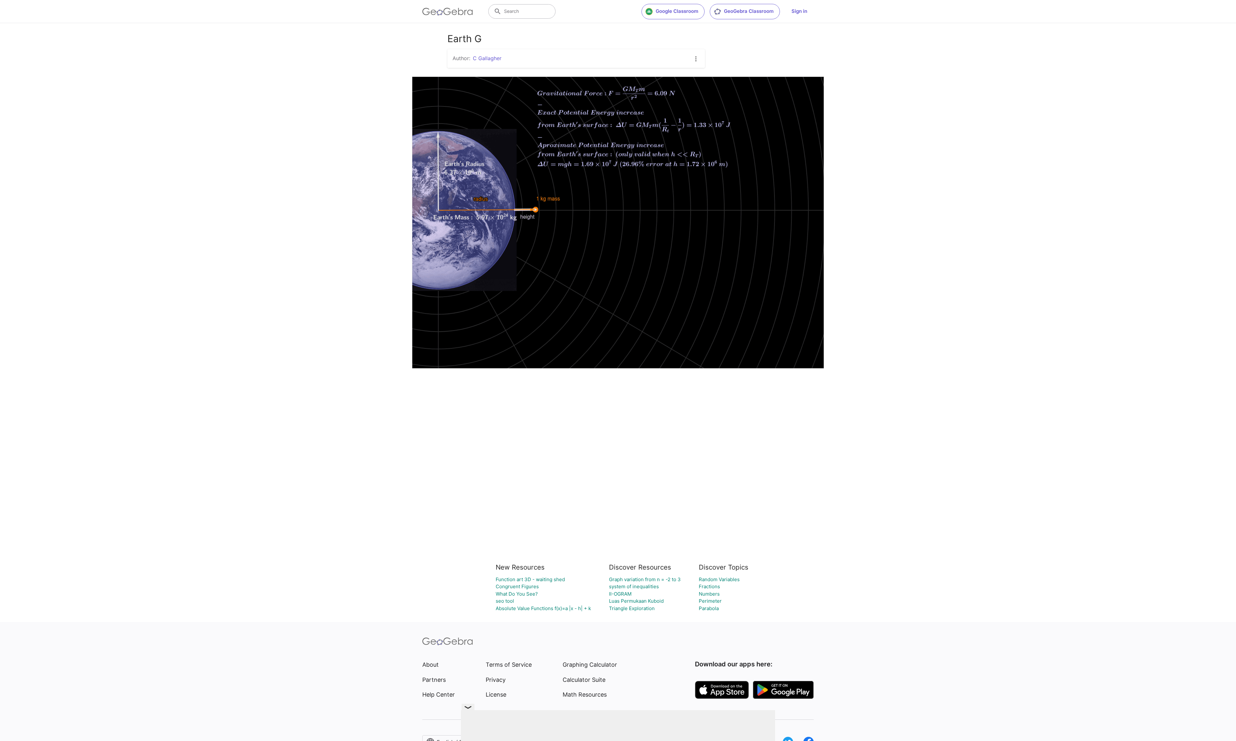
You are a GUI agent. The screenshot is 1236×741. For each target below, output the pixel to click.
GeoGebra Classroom (748, 11)
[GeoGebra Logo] (447, 11)
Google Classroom (677, 11)
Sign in (799, 11)
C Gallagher (487, 58)
